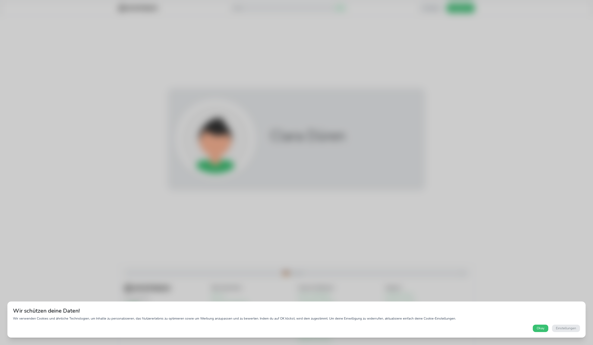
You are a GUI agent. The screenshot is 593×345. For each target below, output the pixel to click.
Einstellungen (566, 328)
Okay (540, 328)
